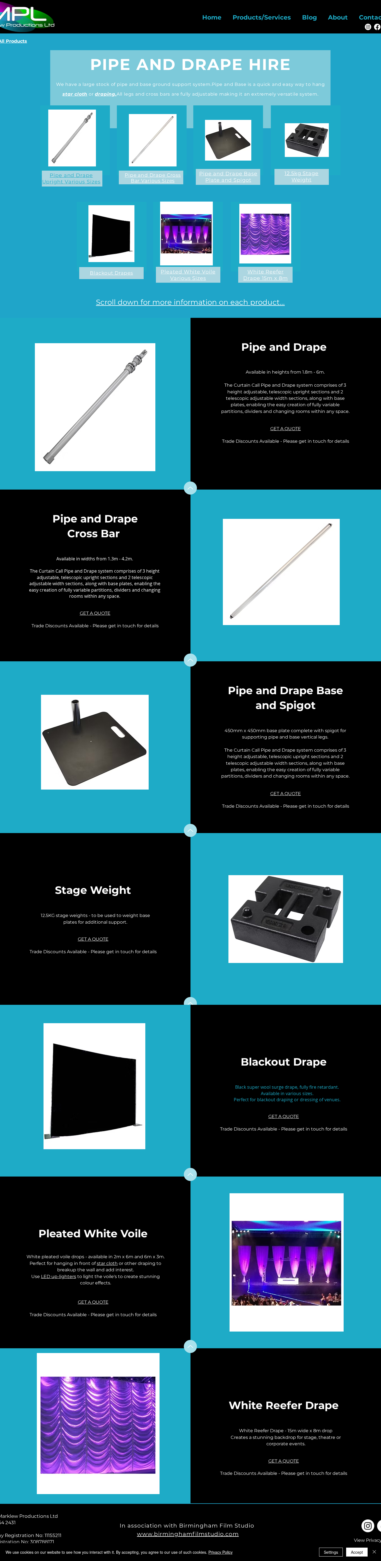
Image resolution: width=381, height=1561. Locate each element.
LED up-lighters (58, 1276)
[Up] (190, 488)
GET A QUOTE (285, 428)
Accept (357, 1552)
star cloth (107, 1263)
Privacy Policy (220, 1552)
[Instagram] (368, 27)
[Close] (374, 1552)
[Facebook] (377, 27)
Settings (331, 1552)
